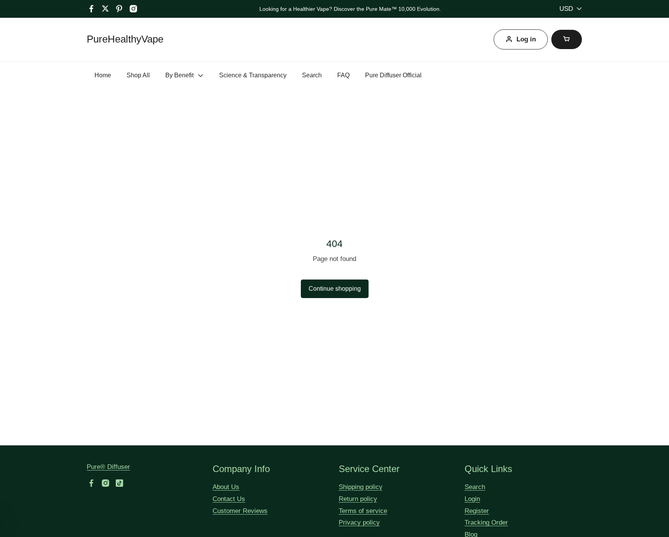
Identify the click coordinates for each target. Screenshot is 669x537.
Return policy (358, 499)
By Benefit (179, 75)
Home (102, 75)
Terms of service (363, 511)
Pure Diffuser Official (393, 75)
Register (477, 511)
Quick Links (488, 469)
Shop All (138, 75)
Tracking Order (486, 522)
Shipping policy (361, 487)
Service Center (369, 469)
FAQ (343, 75)
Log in (526, 39)
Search (312, 75)
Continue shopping (335, 288)
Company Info (241, 469)
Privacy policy (359, 522)
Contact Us (229, 499)
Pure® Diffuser (108, 467)
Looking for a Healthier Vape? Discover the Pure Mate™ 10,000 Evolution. (350, 9)
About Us (226, 487)
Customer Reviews (240, 511)
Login (472, 499)
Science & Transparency (252, 75)
